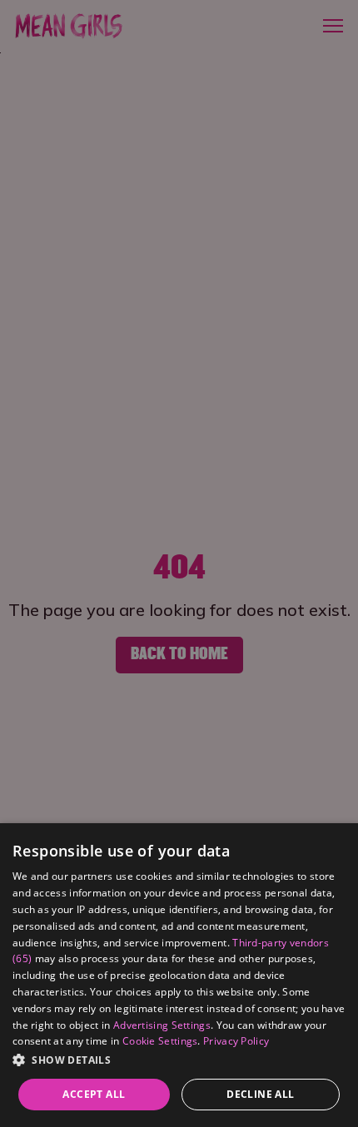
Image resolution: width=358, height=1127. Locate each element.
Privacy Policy (236, 1041)
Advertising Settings (162, 1025)
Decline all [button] (260, 1094)
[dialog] (179, 975)
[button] (179, 1060)
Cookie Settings (160, 1041)
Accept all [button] (93, 1094)
